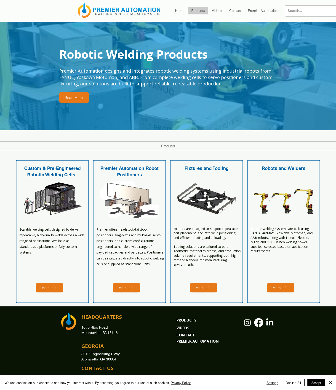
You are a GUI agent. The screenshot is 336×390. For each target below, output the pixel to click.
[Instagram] (247, 322)
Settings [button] (272, 382)
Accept (316, 382)
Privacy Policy (181, 382)
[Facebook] (258, 322)
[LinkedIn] (269, 322)
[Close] (330, 382)
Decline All (293, 382)
